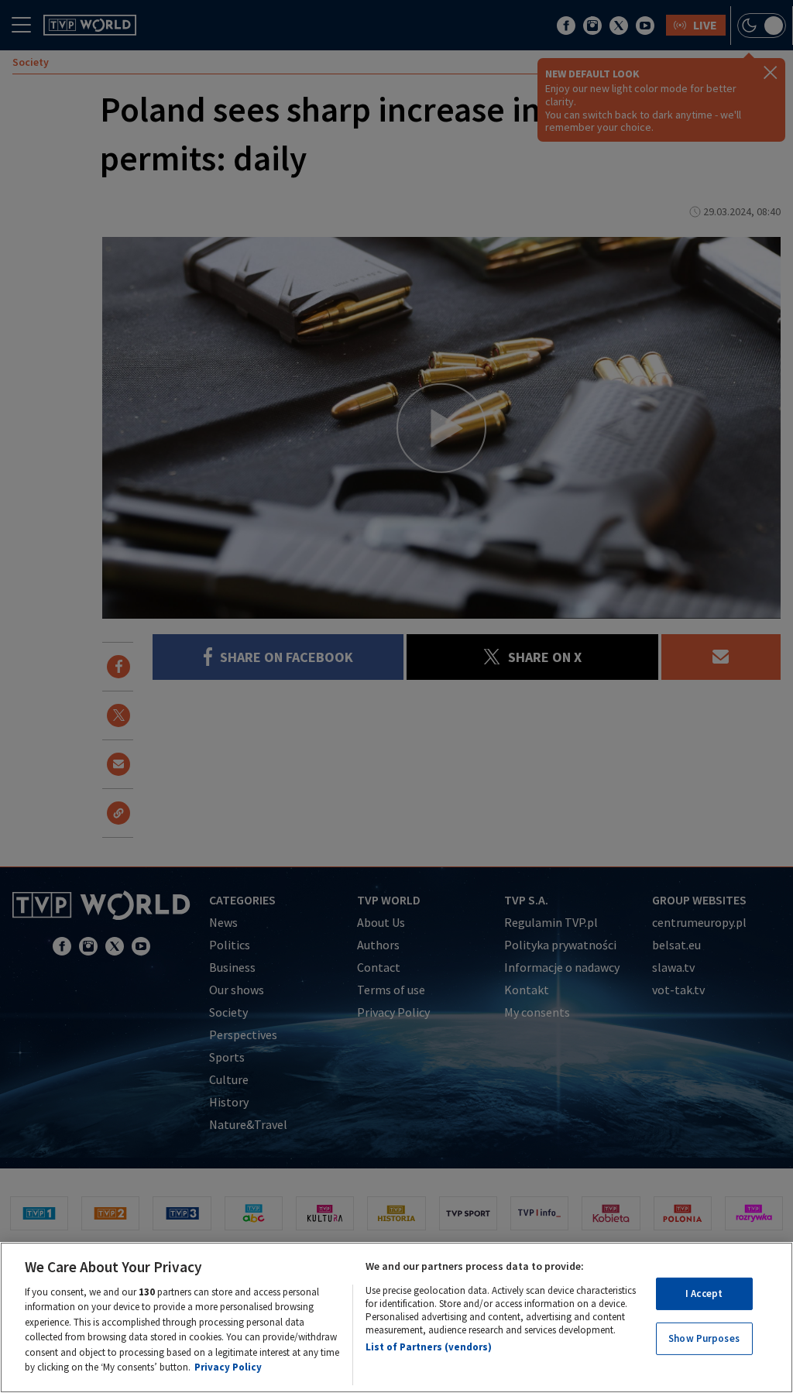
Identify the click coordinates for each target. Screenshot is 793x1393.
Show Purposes (704, 1338)
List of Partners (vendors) (429, 1347)
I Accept (704, 1293)
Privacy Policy (228, 1367)
